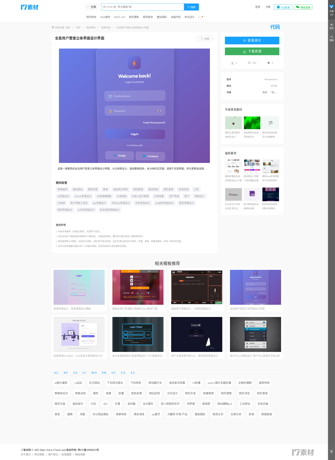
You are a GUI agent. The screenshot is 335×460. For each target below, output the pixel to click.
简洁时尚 (184, 189)
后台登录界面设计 (110, 210)
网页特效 (91, 17)
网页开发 (190, 393)
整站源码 (162, 17)
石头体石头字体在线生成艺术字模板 (232, 207)
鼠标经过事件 (120, 189)
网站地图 (80, 454)
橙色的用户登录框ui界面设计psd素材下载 (134, 308)
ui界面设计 (63, 196)
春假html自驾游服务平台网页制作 (270, 178)
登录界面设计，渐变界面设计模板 (72, 308)
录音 (57, 414)
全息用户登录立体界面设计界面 (132, 27)
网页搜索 (226, 393)
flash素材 (105, 17)
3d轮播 (196, 382)
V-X (123, 372)
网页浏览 (244, 393)
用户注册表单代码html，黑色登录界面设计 (194, 356)
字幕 (117, 403)
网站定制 (154, 393)
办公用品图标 (101, 414)
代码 (78, 27)
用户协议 (53, 454)
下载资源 (255, 51)
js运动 (78, 382)
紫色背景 (93, 189)
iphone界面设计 (83, 196)
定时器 (132, 403)
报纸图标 (200, 414)
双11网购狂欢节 (170, 403)
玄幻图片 (148, 403)
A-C (56, 372)
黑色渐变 (139, 414)
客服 (331, 40)
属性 (95, 393)
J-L (84, 372)
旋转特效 (264, 382)
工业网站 (245, 403)
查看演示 (254, 40)
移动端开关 (155, 382)
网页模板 (134, 17)
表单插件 (63, 189)
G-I (75, 372)
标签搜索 (67, 454)
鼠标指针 (78, 403)
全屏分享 (236, 414)
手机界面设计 (142, 203)
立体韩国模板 (104, 196)
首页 (67, 27)
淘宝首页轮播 (177, 382)
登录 (257, 7)
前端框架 (208, 393)
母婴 (82, 414)
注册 (268, 7)
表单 (105, 189)
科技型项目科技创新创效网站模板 (269, 207)
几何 (93, 403)
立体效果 (159, 196)
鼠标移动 (78, 189)
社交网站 (94, 382)
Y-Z (133, 372)
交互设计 (172, 393)
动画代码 (176, 17)
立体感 (61, 203)
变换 (108, 393)
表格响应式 (61, 393)
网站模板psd (225, 403)
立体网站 (122, 196)
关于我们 (26, 454)
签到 (331, 28)
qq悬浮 (156, 414)
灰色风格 (263, 403)
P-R (104, 372)
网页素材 (148, 17)
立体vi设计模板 (140, 196)
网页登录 (262, 393)
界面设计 (199, 196)
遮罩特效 (121, 414)
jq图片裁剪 (61, 382)
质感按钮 (266, 414)
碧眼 (70, 414)
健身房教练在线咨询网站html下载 (233, 178)
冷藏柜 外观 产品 (177, 414)
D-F (66, 372)
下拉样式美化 (115, 382)
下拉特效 (136, 382)
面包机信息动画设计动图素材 (269, 135)
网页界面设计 (65, 210)
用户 (186, 196)
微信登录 (303, 7)
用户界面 (174, 196)
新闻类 (206, 403)
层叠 (121, 393)
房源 (251, 414)
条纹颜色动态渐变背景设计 (251, 135)
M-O (94, 372)
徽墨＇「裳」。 (270, 92)
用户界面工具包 (79, 203)
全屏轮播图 (245, 382)
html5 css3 (119, 17)
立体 (196, 189)
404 (105, 403)
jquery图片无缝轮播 (219, 382)
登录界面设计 (186, 203)
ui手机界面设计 (86, 210)
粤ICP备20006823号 (88, 450)
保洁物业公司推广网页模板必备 (251, 178)
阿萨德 (191, 403)
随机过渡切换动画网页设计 (232, 135)
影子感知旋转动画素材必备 (251, 206)
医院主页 (218, 414)
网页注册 (60, 403)
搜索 (191, 7)
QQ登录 (283, 7)
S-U (113, 372)
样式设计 (190, 17)
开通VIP (331, 13)
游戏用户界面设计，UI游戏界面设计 (191, 308)
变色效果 (136, 393)
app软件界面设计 (164, 203)
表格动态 (80, 393)
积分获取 (39, 454)
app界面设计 (99, 203)
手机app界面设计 (120, 203)
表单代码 (106, 27)
